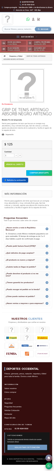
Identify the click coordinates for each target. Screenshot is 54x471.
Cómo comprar (10, 392)
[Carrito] (38, 19)
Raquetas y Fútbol (15, 56)
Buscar (44, 29)
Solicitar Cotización (11, 410)
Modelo (5, 120)
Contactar (8, 414)
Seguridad (8, 403)
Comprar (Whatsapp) (39, 173)
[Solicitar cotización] (48, 458)
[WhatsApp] (28, 19)
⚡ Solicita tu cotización (15, 180)
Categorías (27, 36)
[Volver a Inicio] (4, 56)
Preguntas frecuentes (12, 407)
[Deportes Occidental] (13, 19)
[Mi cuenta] (33, 19)
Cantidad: (8, 152)
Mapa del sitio (9, 418)
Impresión (10, 134)
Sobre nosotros (10, 388)
